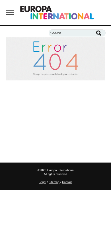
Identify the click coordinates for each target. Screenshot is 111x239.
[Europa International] (63, 13)
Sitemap (54, 181)
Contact (67, 181)
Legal (42, 181)
